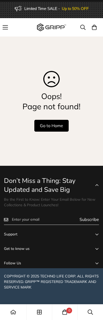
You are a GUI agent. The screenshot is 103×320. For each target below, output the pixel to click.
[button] (94, 27)
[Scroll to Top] (93, 292)
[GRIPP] (51, 27)
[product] (13, 312)
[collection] (39, 312)
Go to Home (51, 125)
